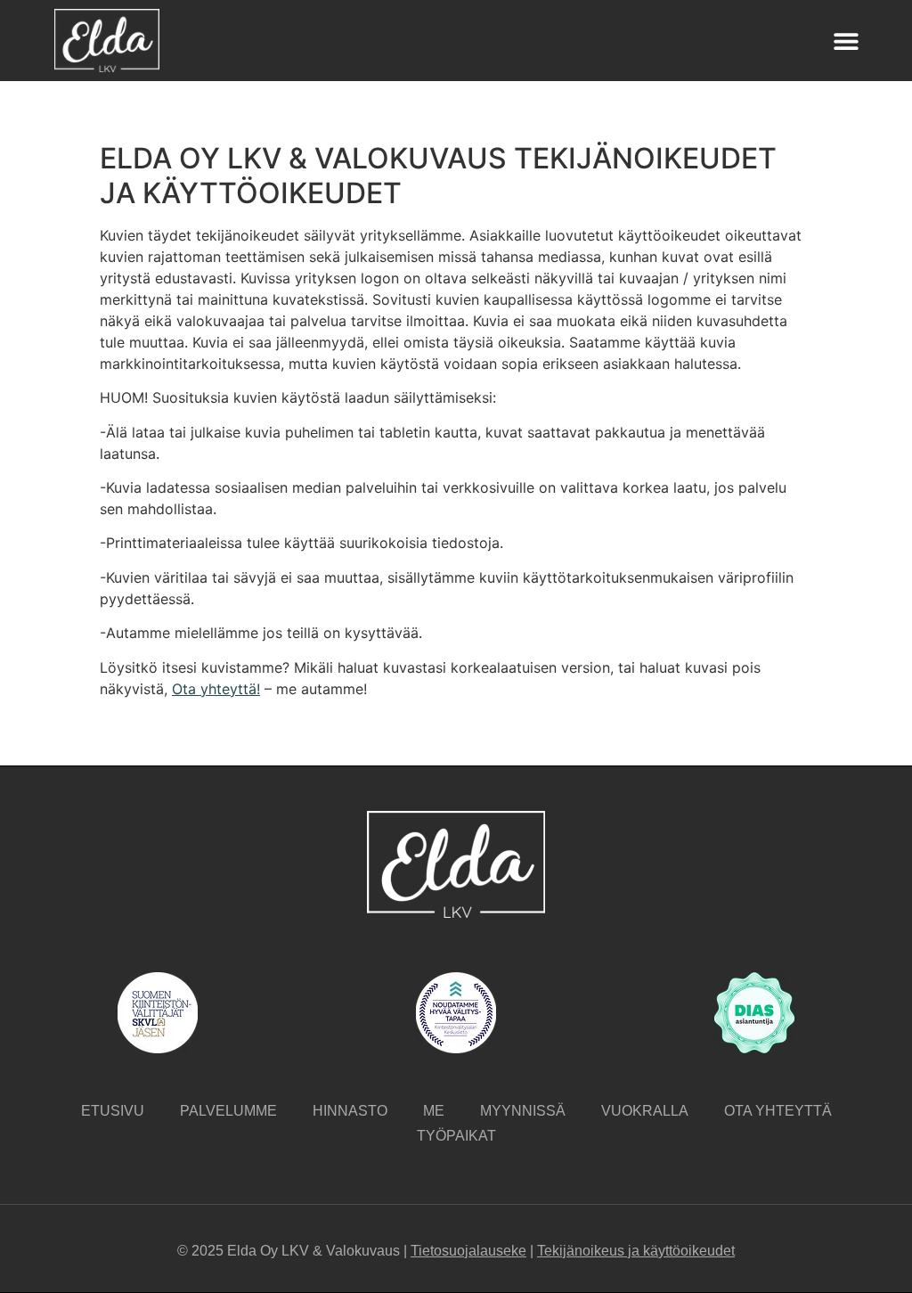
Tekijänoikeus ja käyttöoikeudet (636, 1250)
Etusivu (112, 1110)
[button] (846, 40)
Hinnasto (350, 1110)
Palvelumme (228, 1110)
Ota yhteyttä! (216, 689)
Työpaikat (456, 1135)
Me (433, 1110)
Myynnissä (523, 1110)
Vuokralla (644, 1110)
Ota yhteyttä (778, 1110)
